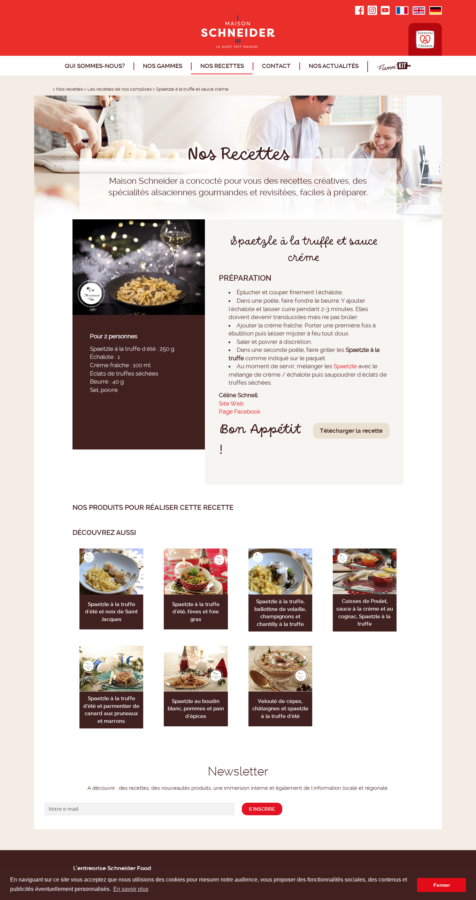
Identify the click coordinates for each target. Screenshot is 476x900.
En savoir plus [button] (130, 889)
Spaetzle (345, 366)
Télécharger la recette (351, 430)
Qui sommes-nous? (95, 65)
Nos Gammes (162, 65)
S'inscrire (262, 809)
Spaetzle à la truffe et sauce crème (192, 89)
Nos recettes (222, 65)
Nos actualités (334, 65)
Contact (276, 65)
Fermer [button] (441, 885)
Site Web (231, 403)
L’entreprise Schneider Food (112, 868)
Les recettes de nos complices (119, 89)
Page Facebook (240, 411)
